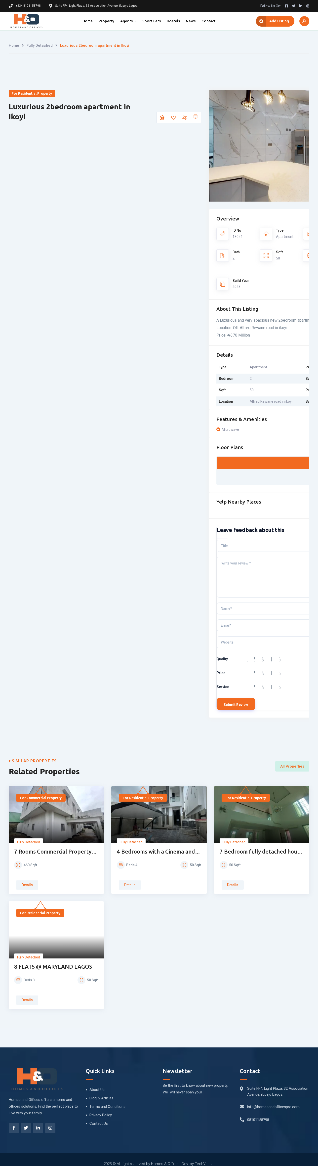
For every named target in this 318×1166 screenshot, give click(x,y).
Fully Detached (40, 45)
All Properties (292, 766)
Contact (208, 21)
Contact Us (98, 1123)
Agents (126, 21)
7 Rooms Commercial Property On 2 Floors (52, 852)
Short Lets (151, 21)
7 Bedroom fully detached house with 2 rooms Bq (261, 852)
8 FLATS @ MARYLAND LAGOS (53, 966)
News (191, 21)
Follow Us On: (270, 6)
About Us (97, 1089)
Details (27, 885)
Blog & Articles (101, 1098)
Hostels (173, 21)
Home (87, 21)
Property (106, 21)
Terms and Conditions (107, 1106)
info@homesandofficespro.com (273, 1107)
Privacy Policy (100, 1115)
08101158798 (258, 1120)
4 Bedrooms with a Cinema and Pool (156, 852)
